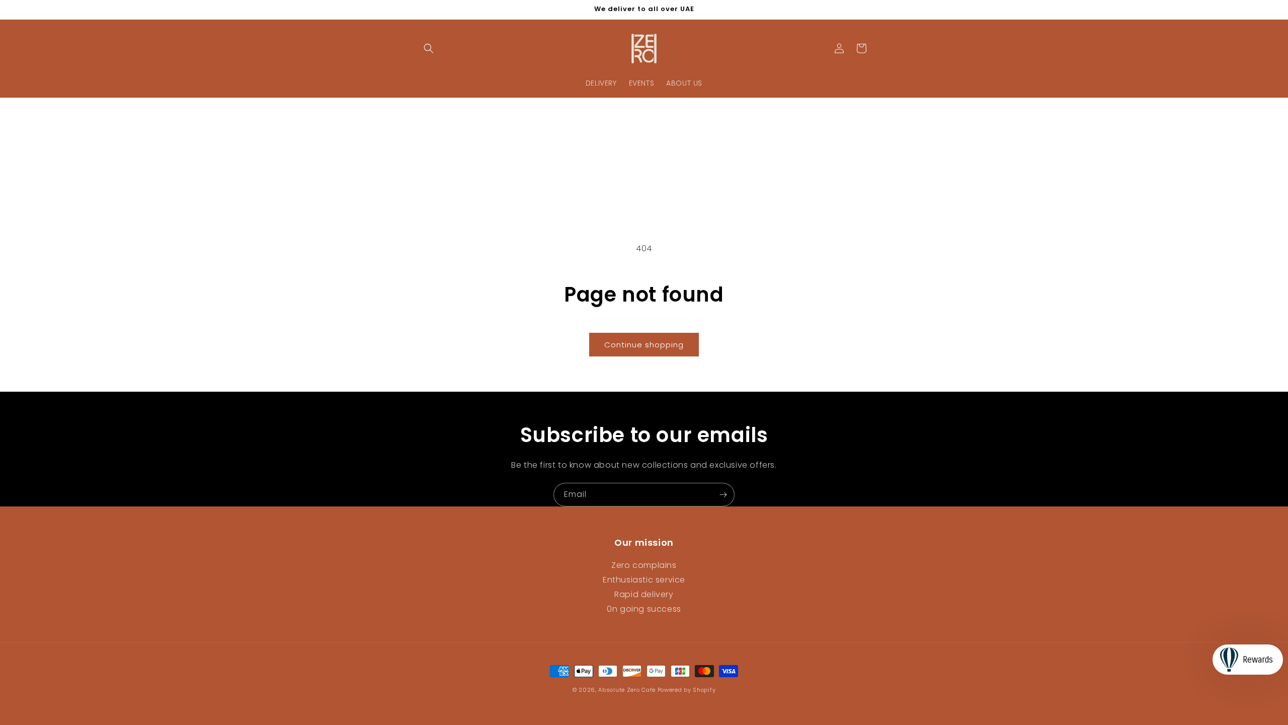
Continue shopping (644, 344)
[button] (429, 48)
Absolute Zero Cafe (627, 690)
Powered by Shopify (687, 690)
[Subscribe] (723, 494)
